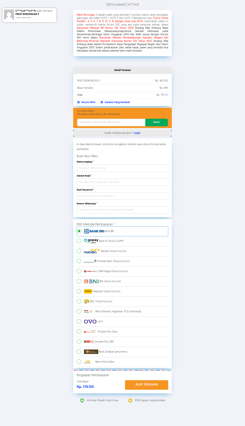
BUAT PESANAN (147, 384)
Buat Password (85, 190)
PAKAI (156, 122)
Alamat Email (83, 176)
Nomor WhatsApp (86, 204)
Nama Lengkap (84, 162)
